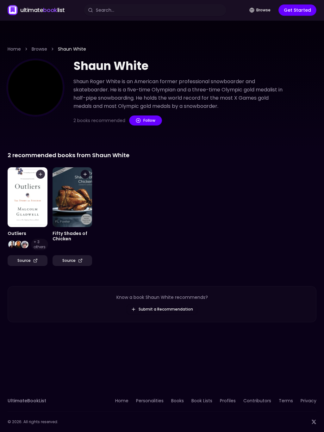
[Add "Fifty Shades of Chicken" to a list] (85, 174)
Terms (286, 401)
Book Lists (201, 401)
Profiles (228, 401)
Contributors (257, 401)
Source (24, 260)
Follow (149, 120)
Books (177, 401)
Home (14, 49)
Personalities (150, 401)
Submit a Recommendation (166, 309)
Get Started (297, 10)
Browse (263, 10)
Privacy (308, 401)
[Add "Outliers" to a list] (40, 174)
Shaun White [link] (72, 49)
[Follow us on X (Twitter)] (313, 421)
